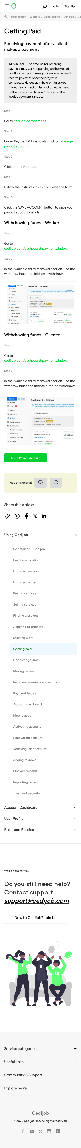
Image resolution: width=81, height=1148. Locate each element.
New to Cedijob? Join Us (35, 917)
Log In (54, 6)
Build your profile (25, 560)
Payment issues (24, 693)
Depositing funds (25, 660)
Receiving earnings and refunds (36, 682)
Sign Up (69, 6)
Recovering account (28, 738)
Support (34, 17)
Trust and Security (26, 793)
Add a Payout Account (25, 458)
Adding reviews (24, 760)
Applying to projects (28, 627)
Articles (69, 17)
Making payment (25, 671)
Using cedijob (52, 17)
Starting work (23, 638)
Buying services (24, 593)
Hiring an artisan (25, 582)
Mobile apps (22, 715)
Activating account (27, 727)
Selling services (24, 604)
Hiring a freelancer (27, 571)
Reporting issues (25, 782)
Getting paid (22, 649)
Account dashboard (27, 704)
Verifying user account (30, 749)
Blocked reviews (25, 771)
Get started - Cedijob (29, 549)
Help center (18, 17)
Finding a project (25, 615)
